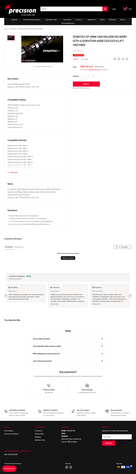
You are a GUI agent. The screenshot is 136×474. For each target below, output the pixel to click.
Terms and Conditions (11, 434)
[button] (54, 304)
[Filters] (116, 247)
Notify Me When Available (81, 88)
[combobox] (71, 9)
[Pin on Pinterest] (118, 58)
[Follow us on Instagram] (70, 467)
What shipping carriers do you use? (46, 353)
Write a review (68, 258)
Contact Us (38, 431)
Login (114, 9)
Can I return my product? (42, 361)
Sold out (86, 84)
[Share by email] (126, 58)
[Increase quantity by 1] (94, 76)
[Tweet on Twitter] (122, 58)
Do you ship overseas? (41, 339)
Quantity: (76, 76)
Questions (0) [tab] (18, 247)
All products (13, 29)
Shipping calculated (94, 69)
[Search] (105, 9)
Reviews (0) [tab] (9, 247)
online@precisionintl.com (75, 433)
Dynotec (75, 59)
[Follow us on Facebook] (66, 467)
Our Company (8, 431)
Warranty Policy (40, 440)
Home (6, 29)
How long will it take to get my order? (47, 346)
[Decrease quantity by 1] (82, 76)
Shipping (38, 437)
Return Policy (39, 434)
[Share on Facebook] (114, 58)
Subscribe (108, 443)
